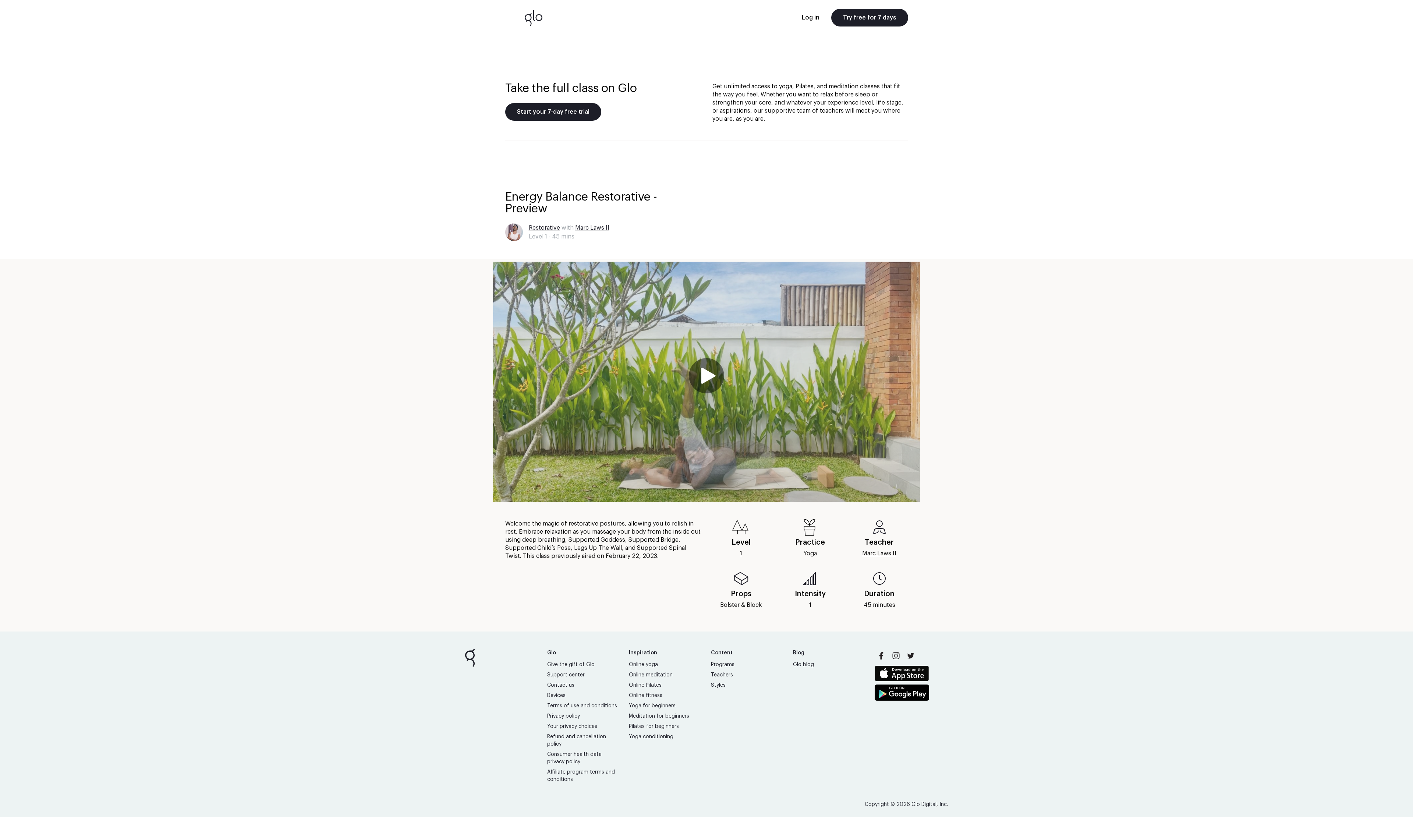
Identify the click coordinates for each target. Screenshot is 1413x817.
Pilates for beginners (654, 726)
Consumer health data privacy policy (574, 758)
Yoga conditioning (651, 736)
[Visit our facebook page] (881, 655)
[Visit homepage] (533, 17)
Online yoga (643, 664)
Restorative (544, 228)
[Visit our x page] (910, 655)
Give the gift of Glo (571, 664)
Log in (810, 18)
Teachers (722, 675)
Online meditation (651, 675)
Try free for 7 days (869, 18)
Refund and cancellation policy (576, 740)
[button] (706, 382)
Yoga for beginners (652, 705)
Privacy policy (563, 716)
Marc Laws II (592, 228)
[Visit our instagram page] (896, 655)
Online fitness (645, 695)
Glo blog (803, 664)
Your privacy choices (572, 726)
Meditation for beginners (659, 716)
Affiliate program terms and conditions (581, 776)
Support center (566, 675)
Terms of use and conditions (582, 705)
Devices (556, 695)
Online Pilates (645, 685)
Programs (722, 664)
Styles (718, 685)
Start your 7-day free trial (553, 112)
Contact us (560, 685)
